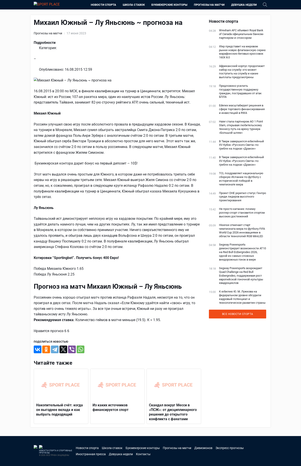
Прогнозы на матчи (209, 4)
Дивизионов (203, 448)
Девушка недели (244, 4)
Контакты (143, 454)
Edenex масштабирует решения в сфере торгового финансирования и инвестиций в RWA (242, 109)
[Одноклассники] (46, 349)
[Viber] (72, 349)
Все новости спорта (237, 314)
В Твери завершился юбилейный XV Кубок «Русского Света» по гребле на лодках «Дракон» (241, 145)
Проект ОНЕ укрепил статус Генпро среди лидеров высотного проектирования (242, 196)
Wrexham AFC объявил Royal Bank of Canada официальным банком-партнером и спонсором (241, 34)
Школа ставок (134, 4)
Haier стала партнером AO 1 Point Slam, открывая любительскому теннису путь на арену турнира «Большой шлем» (241, 127)
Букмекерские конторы (169, 4)
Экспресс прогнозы (230, 448)
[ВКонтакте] (37, 349)
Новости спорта (103, 4)
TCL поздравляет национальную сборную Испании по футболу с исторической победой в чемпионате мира (241, 179)
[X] (63, 349)
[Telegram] (55, 349)
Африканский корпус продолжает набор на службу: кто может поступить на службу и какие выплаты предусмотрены (242, 71)
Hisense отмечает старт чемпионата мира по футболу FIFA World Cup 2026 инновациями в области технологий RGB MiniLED (242, 230)
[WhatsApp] (80, 349)
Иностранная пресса (91, 454)
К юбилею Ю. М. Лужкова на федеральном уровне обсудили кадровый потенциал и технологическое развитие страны (242, 297)
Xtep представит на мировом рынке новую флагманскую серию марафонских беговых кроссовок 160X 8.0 (242, 52)
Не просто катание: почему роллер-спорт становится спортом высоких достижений (242, 212)
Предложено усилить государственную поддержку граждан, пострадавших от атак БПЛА (240, 91)
